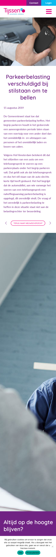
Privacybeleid (33, 553)
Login (49, 2)
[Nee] (52, 546)
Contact (33, 2)
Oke (20, 553)
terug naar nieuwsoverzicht (28, 223)
